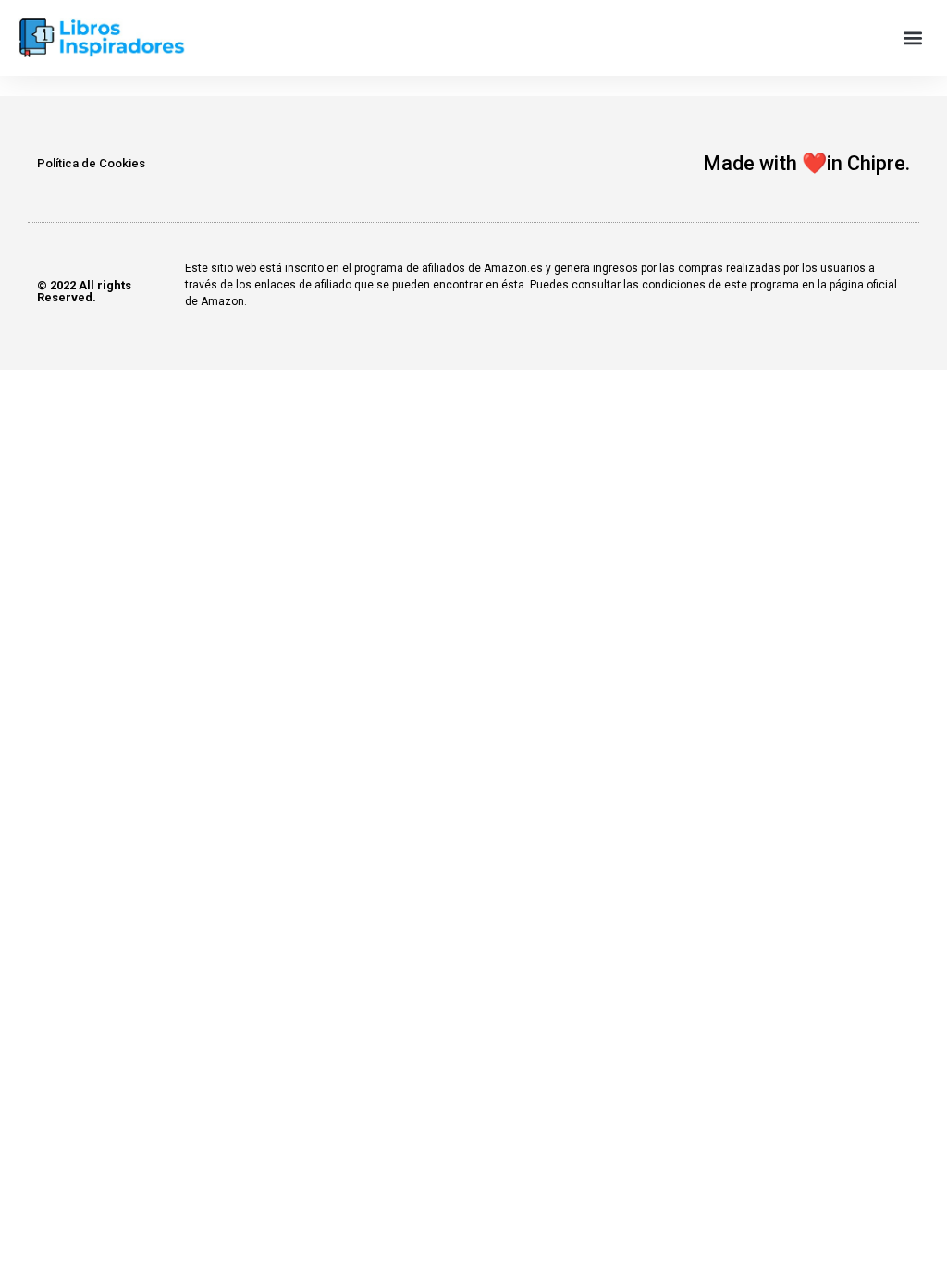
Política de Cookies (91, 163)
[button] (913, 38)
